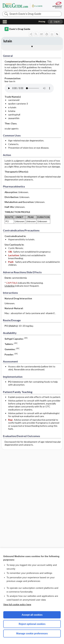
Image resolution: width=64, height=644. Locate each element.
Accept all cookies (32, 614)
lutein (7, 41)
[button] (55, 22)
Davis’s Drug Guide (22, 5)
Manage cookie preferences (32, 633)
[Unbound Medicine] (57, 5)
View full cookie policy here (17, 604)
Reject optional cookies (32, 624)
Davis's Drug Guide (19, 29)
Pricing (42, 21)
